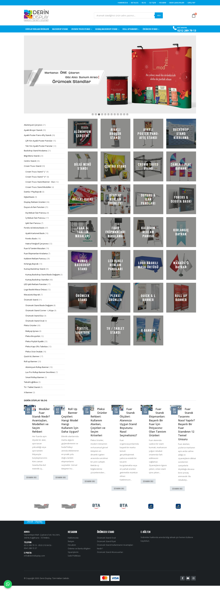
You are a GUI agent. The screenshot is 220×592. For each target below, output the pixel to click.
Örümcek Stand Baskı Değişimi (39, 305)
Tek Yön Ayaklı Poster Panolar (39, 146)
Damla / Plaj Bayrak (33, 191)
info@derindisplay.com (34, 555)
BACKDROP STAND (60, 29)
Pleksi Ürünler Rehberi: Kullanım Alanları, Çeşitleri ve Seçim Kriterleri (69, 422)
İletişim (152, 3)
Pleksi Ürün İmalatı (33, 351)
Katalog (135, 3)
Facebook (182, 578)
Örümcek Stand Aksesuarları (110, 552)
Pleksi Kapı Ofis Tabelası (36, 346)
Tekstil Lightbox (31, 382)
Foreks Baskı (31, 238)
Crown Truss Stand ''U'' (35, 176)
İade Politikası (74, 555)
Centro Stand (30, 161)
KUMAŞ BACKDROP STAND (106, 29)
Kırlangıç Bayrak (31, 263)
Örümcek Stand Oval (34, 320)
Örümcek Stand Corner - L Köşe (39, 310)
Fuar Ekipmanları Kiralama (36, 253)
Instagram (193, 578)
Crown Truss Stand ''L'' (35, 171)
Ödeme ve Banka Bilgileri (79, 548)
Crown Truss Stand (80, 29)
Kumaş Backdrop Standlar (37, 279)
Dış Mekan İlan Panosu (35, 212)
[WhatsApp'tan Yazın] (8, 584)
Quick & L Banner (31, 356)
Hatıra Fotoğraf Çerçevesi (36, 243)
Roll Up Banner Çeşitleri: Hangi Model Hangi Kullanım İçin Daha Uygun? (41, 420)
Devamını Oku (31, 477)
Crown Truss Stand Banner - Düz (40, 181)
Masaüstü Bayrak (32, 294)
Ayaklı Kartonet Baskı (35, 233)
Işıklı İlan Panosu (33, 223)
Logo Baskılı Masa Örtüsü (35, 289)
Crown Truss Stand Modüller (38, 187)
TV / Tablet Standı (32, 387)
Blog (144, 3)
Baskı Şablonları (176, 3)
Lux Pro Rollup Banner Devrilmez (40, 372)
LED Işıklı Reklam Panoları (35, 284)
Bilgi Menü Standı (32, 155)
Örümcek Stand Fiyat (106, 541)
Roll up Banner (130, 29)
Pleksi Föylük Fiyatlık (34, 341)
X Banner (28, 392)
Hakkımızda (123, 3)
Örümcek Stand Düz (34, 315)
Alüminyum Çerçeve (33, 125)
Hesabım (162, 3)
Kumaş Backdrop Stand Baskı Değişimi (42, 274)
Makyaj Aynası (32, 331)
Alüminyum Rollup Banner (37, 367)
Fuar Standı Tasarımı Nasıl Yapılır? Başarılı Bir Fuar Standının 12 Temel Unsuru (157, 424)
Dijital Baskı (29, 197)
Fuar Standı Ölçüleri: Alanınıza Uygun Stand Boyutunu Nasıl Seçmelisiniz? (99, 422)
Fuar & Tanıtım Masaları (34, 248)
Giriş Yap (191, 3)
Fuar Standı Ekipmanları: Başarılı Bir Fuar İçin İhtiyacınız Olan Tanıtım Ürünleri (128, 422)
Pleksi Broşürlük (32, 336)
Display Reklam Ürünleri (37, 29)
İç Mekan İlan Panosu (35, 218)
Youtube (188, 578)
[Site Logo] (36, 15)
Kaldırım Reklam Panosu (35, 258)
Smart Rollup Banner (34, 377)
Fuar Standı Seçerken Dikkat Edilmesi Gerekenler (185, 418)
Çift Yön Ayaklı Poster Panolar (38, 140)
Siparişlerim (73, 552)
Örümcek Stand (150, 29)
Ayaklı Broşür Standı (33, 130)
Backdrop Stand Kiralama (35, 150)
